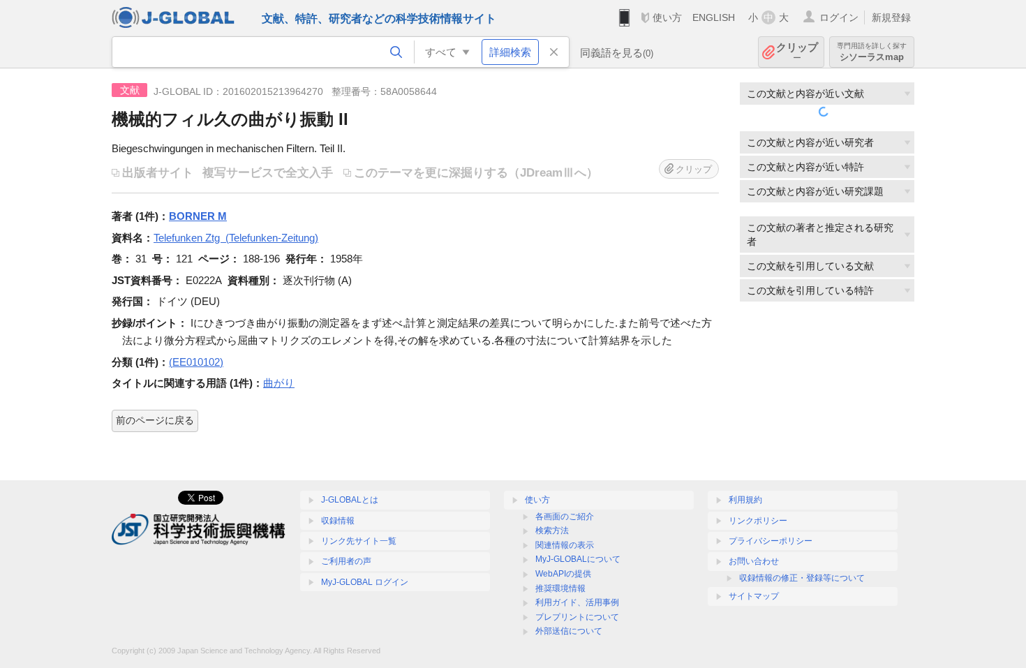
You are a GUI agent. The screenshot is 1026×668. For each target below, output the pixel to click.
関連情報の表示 (564, 545)
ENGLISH (713, 17)
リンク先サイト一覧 (358, 541)
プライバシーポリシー (770, 541)
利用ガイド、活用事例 (577, 602)
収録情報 (338, 521)
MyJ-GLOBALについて (577, 559)
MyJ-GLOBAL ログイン (364, 582)
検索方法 (552, 530)
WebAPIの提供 (563, 574)
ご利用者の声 (346, 561)
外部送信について (568, 631)
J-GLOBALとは (349, 500)
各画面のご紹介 (564, 516)
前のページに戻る (155, 420)
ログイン (838, 17)
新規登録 (891, 17)
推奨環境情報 (560, 588)
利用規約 (745, 500)
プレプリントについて (577, 617)
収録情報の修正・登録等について (802, 578)
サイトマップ (754, 596)
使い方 (667, 17)
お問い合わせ (754, 561)
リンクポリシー (758, 521)
